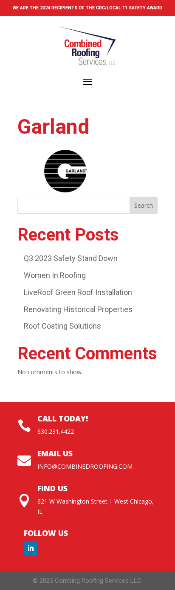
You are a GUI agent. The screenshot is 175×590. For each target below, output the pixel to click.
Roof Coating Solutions (62, 325)
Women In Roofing (55, 275)
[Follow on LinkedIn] (30, 548)
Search (143, 205)
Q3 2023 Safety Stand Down (71, 258)
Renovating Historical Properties (78, 309)
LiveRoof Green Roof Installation (78, 292)
